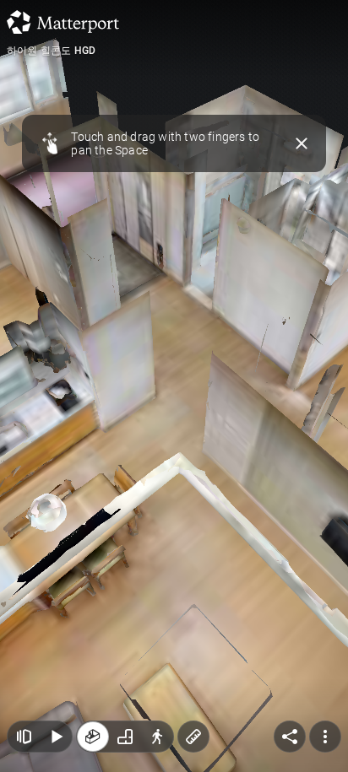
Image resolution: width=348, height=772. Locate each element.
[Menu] (325, 737)
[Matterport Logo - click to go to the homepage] (62, 22)
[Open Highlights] (23, 736)
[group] (125, 737)
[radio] (93, 736)
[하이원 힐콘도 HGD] (174, 386)
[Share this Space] (290, 737)
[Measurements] (193, 737)
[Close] (302, 143)
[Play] (56, 736)
